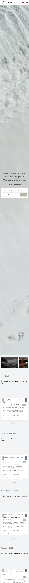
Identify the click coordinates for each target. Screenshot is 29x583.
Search (24, 195)
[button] (26, 400)
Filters (11, 195)
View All (14, 424)
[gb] (23, 2)
